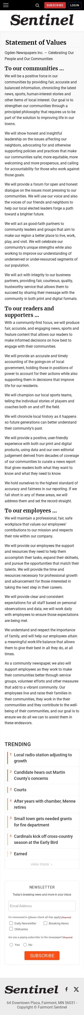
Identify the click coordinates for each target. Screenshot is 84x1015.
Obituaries (21, 929)
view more (40, 864)
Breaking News (59, 923)
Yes (17, 945)
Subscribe (55, 5)
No (30, 945)
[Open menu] (6, 5)
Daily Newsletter (25, 923)
